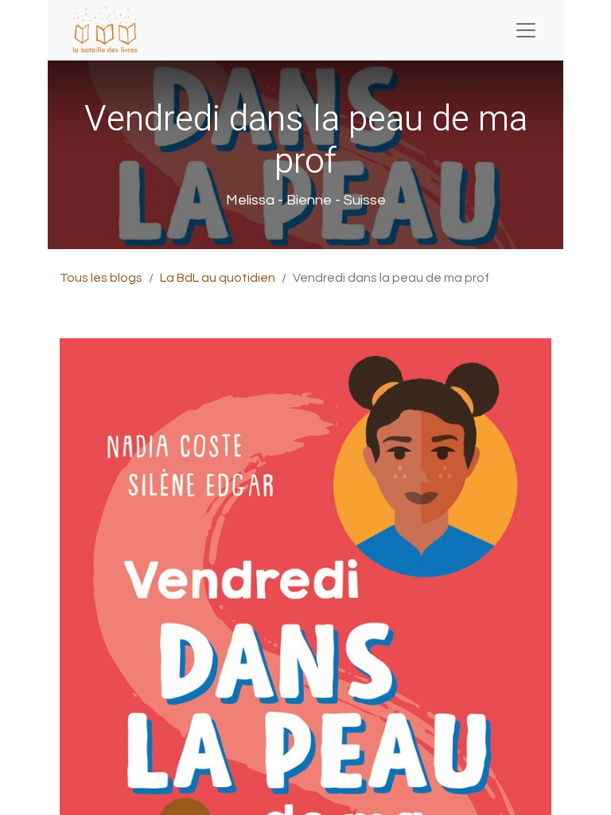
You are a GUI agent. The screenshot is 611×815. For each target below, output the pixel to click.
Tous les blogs (101, 277)
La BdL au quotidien (217, 277)
